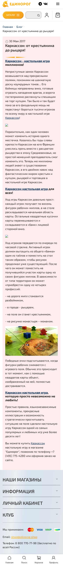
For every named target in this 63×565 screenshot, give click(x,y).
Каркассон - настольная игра (27, 61)
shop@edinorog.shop (24, 536)
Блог (19, 26)
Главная (8, 26)
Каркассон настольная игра (26, 189)
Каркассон (12, 117)
